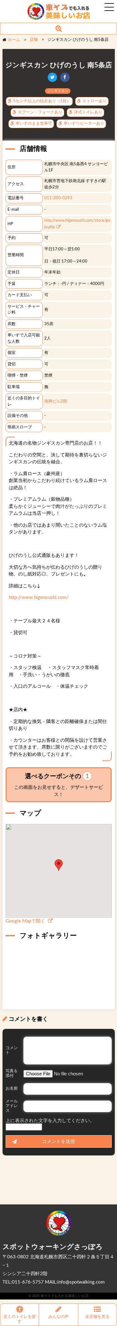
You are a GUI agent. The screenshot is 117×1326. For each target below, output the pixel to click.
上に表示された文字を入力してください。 (50, 1120)
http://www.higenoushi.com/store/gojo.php (77, 224)
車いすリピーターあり (83, 124)
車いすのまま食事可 (33, 124)
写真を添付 (12, 1073)
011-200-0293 (58, 198)
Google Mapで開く (26, 921)
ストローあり (94, 101)
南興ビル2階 (55, 401)
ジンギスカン (57, 91)
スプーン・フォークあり (39, 112)
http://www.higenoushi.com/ (39, 597)
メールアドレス (12, 1106)
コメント (12, 1050)
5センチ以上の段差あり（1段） (41, 101)
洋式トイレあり (87, 112)
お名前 (12, 1089)
